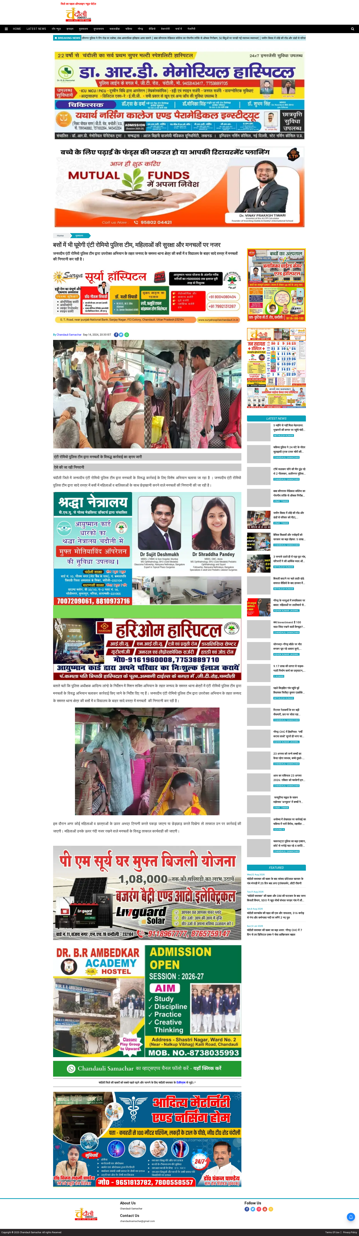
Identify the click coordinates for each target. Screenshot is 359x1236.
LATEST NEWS (276, 418)
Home (60, 235)
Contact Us (129, 1215)
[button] (6, 29)
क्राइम (70, 28)
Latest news (36, 28)
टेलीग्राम (181, 1082)
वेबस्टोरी (165, 28)
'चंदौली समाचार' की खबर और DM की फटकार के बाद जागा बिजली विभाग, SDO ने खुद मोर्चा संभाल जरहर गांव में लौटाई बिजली (276, 900)
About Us (128, 1203)
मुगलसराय (99, 28)
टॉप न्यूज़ (56, 28)
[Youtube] (265, 1209)
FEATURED (276, 868)
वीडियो (152, 28)
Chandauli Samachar (69, 334)
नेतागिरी (191, 28)
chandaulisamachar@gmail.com (137, 1221)
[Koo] (271, 1209)
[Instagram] (259, 1209)
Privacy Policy (350, 1232)
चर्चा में (178, 28)
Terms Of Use (332, 1232)
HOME (17, 28)
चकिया (128, 28)
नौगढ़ (140, 28)
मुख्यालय (83, 28)
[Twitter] (253, 1209)
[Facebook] (247, 1209)
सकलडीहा (115, 28)
